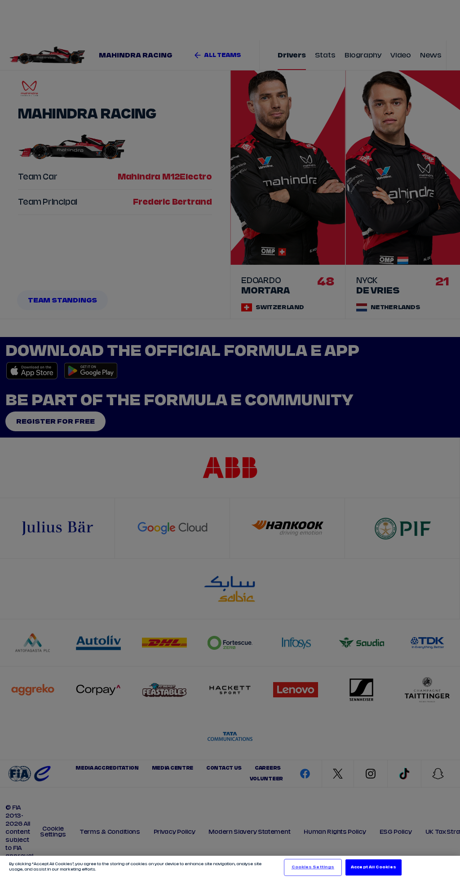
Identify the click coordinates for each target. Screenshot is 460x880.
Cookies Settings (313, 867)
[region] (230, 868)
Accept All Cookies (373, 867)
